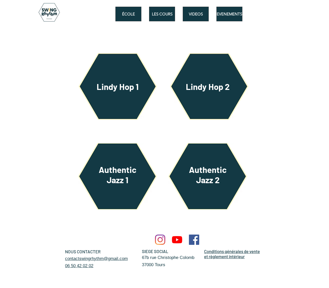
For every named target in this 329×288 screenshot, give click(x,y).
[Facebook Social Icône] (194, 240)
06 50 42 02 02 (79, 265)
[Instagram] (160, 240)
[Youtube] (177, 240)
